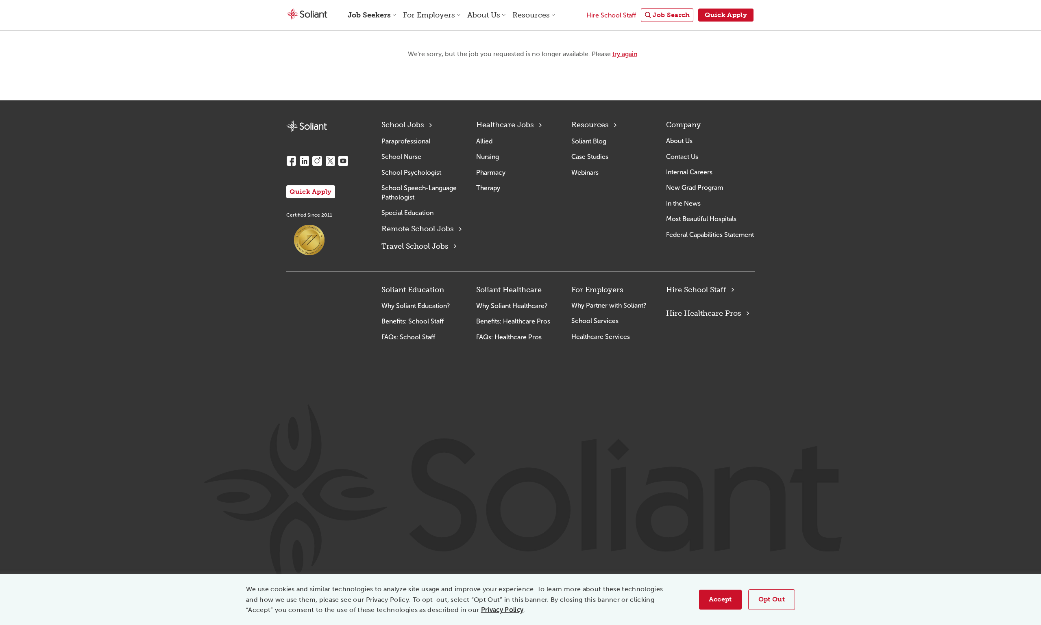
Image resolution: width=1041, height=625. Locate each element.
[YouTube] (343, 161)
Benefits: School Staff (412, 321)
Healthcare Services (600, 337)
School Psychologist (411, 172)
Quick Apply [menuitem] (726, 15)
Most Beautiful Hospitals (701, 219)
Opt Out (771, 599)
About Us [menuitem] (483, 15)
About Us (679, 141)
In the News (683, 203)
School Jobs (402, 124)
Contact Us (682, 157)
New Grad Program (694, 187)
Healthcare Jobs (505, 124)
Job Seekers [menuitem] (369, 15)
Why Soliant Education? (415, 306)
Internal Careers (689, 172)
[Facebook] (291, 161)
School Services (595, 321)
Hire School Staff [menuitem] (611, 15)
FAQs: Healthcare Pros (509, 337)
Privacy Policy (502, 610)
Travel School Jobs (415, 246)
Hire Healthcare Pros (703, 313)
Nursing (487, 157)
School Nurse (401, 157)
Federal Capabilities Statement (710, 235)
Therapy (488, 188)
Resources (590, 124)
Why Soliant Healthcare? (511, 306)
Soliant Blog (588, 141)
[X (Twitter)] (330, 161)
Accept (720, 599)
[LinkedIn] (304, 161)
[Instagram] (317, 161)
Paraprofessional (405, 141)
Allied (484, 141)
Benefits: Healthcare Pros (513, 321)
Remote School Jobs (417, 228)
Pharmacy (490, 172)
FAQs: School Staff (408, 337)
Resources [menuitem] (531, 15)
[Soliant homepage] (306, 126)
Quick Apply (311, 191)
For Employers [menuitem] (429, 15)
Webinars (585, 172)
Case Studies (589, 157)
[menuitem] (667, 15)
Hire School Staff (696, 289)
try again (624, 54)
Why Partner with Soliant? (608, 305)
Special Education (407, 213)
